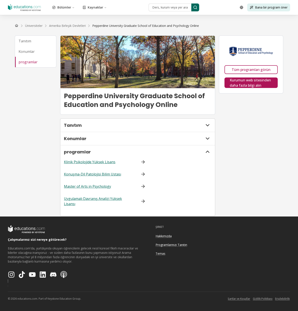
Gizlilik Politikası (262, 299)
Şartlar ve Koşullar (239, 299)
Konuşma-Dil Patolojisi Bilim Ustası (92, 174)
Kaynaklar (95, 7)
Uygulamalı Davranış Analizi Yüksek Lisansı (93, 201)
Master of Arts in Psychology (87, 186)
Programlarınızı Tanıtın (171, 245)
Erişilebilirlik (282, 299)
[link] (145, 26)
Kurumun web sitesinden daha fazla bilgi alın (250, 83)
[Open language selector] (241, 7)
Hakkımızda (164, 236)
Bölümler (64, 7)
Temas (160, 253)
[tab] (35, 41)
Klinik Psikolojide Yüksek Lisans (89, 162)
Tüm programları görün (251, 69)
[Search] (195, 7)
